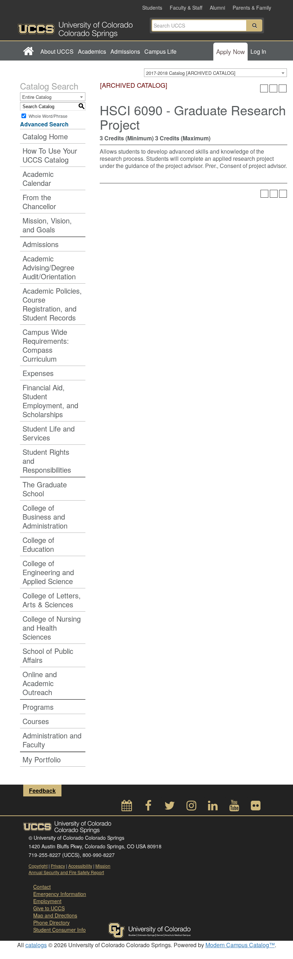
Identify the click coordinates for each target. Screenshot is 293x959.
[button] (254, 25)
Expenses (38, 373)
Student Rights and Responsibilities (47, 461)
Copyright (38, 866)
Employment (47, 901)
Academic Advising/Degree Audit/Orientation (49, 267)
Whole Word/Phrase (48, 116)
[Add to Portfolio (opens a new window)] (264, 88)
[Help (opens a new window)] (283, 88)
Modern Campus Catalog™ (240, 945)
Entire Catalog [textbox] (36, 96)
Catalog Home (45, 136)
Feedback (42, 790)
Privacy (58, 866)
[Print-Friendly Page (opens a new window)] (273, 88)
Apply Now (230, 51)
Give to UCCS (49, 908)
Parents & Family (252, 7)
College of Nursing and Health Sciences (52, 627)
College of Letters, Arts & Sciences (52, 599)
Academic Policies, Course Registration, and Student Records (52, 304)
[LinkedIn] (212, 807)
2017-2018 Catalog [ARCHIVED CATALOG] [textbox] (190, 72)
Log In (258, 51)
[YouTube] (234, 807)
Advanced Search (44, 124)
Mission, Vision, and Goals (47, 225)
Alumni (217, 7)
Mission (102, 866)
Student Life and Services (49, 433)
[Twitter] (169, 807)
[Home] (28, 52)
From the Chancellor (39, 201)
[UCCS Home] (82, 28)
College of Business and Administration (45, 516)
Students (152, 7)
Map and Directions (55, 915)
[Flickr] (255, 807)
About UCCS (57, 51)
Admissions (125, 51)
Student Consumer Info (59, 929)
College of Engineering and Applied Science (48, 572)
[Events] (127, 807)
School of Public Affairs (48, 655)
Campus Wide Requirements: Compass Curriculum (46, 345)
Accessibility (80, 866)
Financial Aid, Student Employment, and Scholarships (50, 400)
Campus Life (160, 51)
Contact (42, 886)
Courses (36, 721)
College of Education (38, 544)
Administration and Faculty (52, 740)
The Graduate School (45, 488)
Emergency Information (59, 893)
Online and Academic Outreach (40, 683)
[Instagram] (191, 807)
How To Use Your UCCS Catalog (50, 155)
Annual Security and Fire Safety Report (66, 872)
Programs (38, 707)
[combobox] (215, 72)
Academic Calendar (38, 178)
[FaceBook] (148, 807)
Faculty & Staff (186, 7)
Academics (92, 51)
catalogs (36, 945)
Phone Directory (51, 922)
